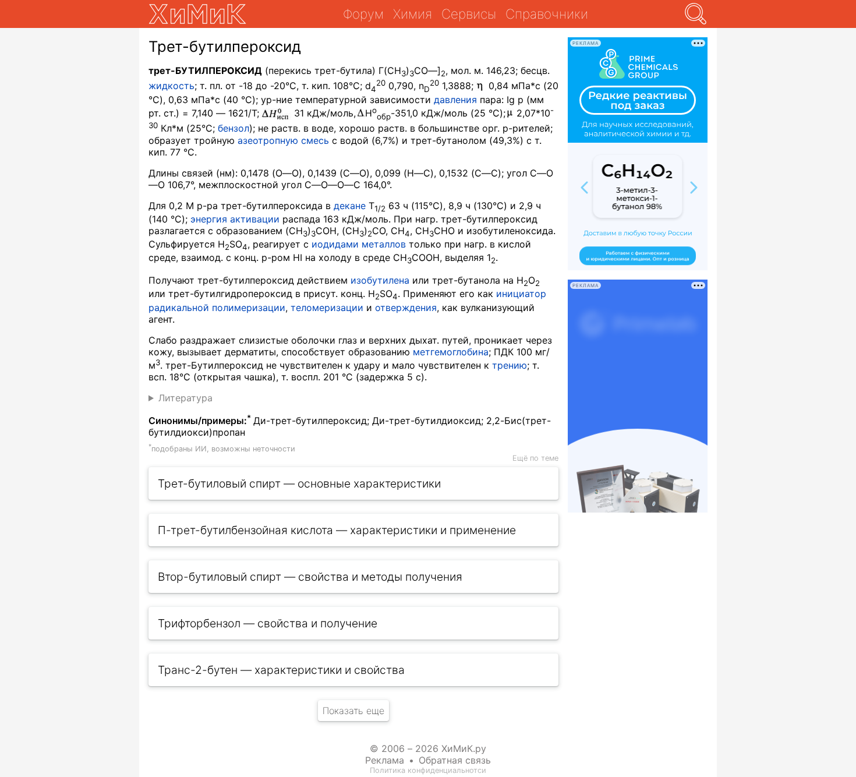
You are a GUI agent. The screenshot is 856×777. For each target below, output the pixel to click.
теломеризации (327, 307)
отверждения (406, 307)
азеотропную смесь (283, 140)
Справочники (546, 14)
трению (509, 365)
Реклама (384, 760)
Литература (185, 398)
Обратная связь (455, 760)
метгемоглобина (451, 352)
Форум (363, 14)
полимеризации (248, 307)
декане (350, 205)
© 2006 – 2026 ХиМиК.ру (428, 748)
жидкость (171, 86)
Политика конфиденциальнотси (428, 770)
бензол (233, 129)
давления (455, 99)
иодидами (335, 244)
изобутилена (380, 280)
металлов (384, 244)
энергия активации (235, 219)
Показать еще (353, 710)
